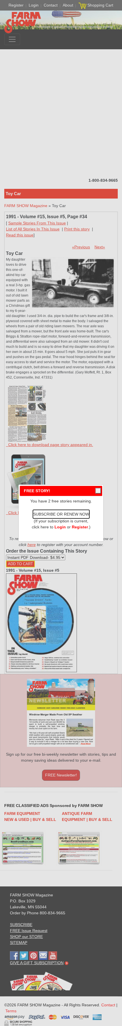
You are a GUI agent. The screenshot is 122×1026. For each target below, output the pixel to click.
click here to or (60, 527)
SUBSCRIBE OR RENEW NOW (61, 514)
